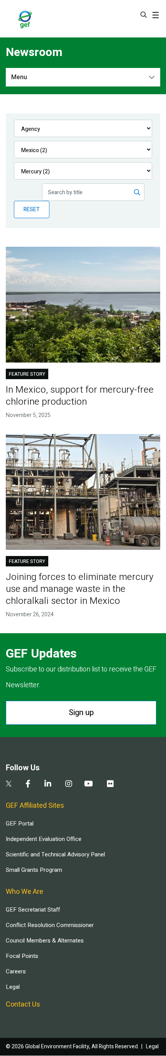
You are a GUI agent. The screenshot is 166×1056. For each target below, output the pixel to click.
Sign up (81, 712)
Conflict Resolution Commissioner (50, 925)
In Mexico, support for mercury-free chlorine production (80, 396)
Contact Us (23, 1004)
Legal (13, 987)
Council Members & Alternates (45, 940)
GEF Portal (20, 823)
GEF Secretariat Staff (33, 909)
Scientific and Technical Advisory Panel (55, 854)
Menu (19, 77)
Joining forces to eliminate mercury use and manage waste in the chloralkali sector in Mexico (79, 589)
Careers (16, 971)
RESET (32, 209)
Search (144, 15)
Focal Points (22, 956)
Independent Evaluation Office (43, 839)
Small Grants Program (34, 870)
